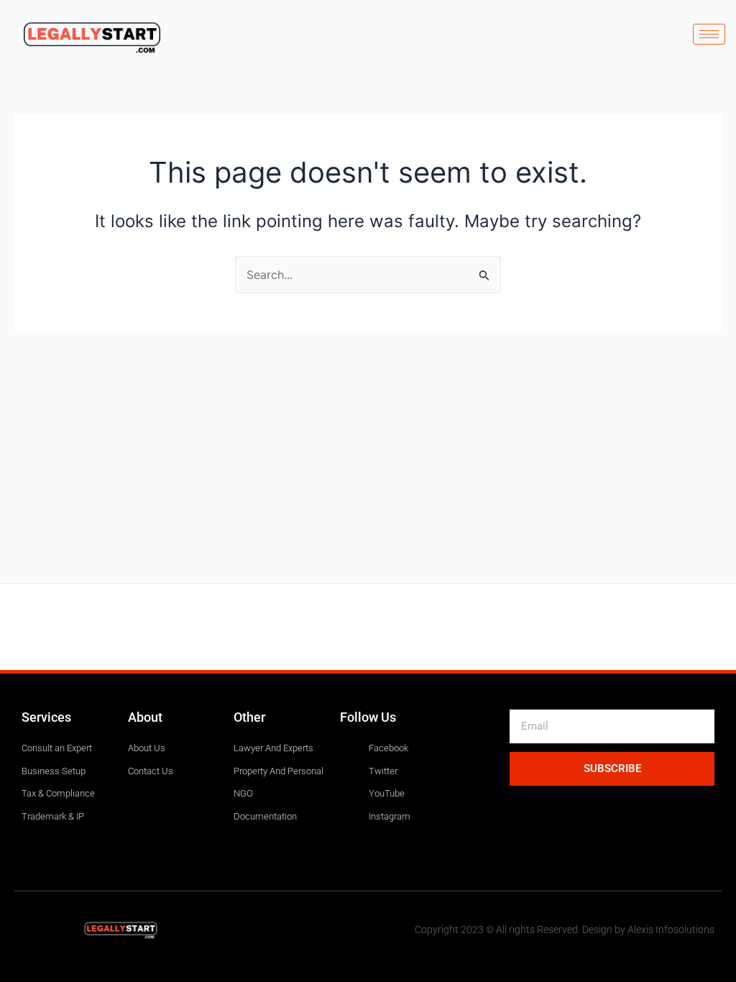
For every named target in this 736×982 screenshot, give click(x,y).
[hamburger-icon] (709, 34)
